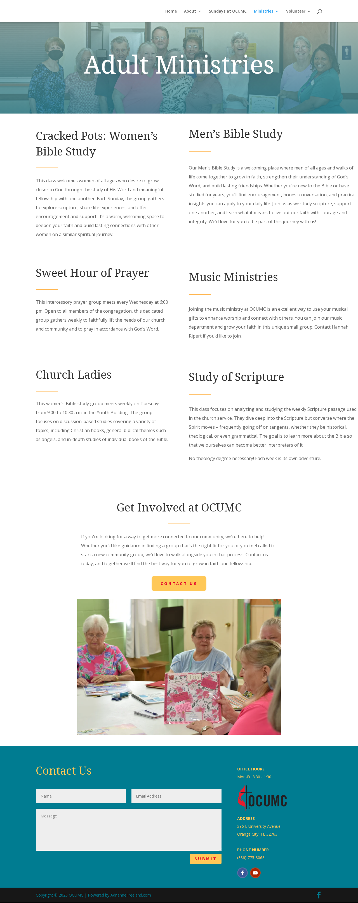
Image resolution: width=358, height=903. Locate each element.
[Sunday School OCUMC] (179, 733)
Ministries (263, 11)
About (190, 11)
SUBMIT (205, 858)
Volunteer (295, 11)
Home (171, 11)
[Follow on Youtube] (255, 872)
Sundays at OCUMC (228, 11)
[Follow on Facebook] (242, 872)
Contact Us (179, 583)
